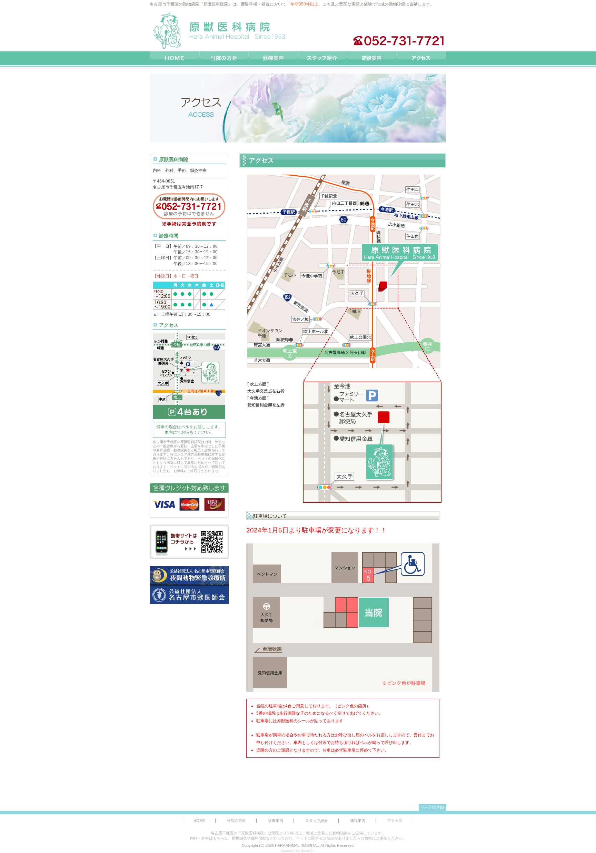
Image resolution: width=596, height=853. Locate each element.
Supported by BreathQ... (298, 851)
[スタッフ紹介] (323, 59)
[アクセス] (421, 59)
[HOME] (174, 59)
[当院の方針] (224, 59)
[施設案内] (372, 59)
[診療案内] (273, 59)
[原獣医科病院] (219, 30)
